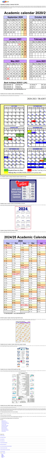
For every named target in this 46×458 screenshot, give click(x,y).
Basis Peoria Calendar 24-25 (3, 444)
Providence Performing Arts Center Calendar (5, 449)
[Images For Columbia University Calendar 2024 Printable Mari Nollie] (23, 357)
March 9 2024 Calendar (4, 427)
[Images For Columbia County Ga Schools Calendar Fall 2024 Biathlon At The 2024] (23, 190)
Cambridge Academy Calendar (5, 425)
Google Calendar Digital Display (3, 442)
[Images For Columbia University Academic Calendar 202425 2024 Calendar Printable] (23, 332)
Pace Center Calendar (4, 424)
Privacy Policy (3, 456)
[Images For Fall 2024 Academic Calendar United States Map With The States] (23, 275)
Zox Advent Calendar (2, 451)
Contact (2, 454)
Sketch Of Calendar (2, 435)
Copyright (3, 455)
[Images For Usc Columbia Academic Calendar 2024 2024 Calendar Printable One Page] (23, 136)
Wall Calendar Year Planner (4, 426)
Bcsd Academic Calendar (3, 437)
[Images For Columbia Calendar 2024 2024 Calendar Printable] (23, 217)
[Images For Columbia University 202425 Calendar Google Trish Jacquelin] (23, 388)
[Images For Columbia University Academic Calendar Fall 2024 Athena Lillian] (23, 51)
